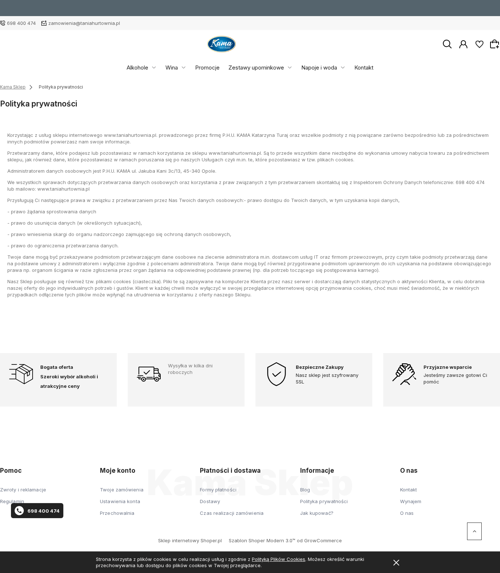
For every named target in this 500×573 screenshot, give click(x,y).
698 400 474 (21, 23)
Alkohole (137, 67)
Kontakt (363, 67)
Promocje (207, 67)
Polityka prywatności (324, 501)
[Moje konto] (463, 43)
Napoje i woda (319, 67)
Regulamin (12, 501)
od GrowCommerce (319, 540)
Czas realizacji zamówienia (232, 513)
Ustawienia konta (120, 501)
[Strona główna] (221, 44)
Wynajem (411, 501)
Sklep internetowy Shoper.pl (190, 540)
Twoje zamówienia (121, 490)
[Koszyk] (495, 44)
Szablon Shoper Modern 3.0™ (262, 540)
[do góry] (474, 531)
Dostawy (210, 501)
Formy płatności (218, 490)
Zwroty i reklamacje (23, 490)
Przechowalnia (117, 513)
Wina (171, 67)
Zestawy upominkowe (256, 67)
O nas (407, 513)
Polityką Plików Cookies (278, 559)
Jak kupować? (316, 513)
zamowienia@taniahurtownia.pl (84, 23)
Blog (305, 490)
